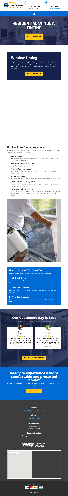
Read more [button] (20, 346)
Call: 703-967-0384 (34, 36)
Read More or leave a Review (34, 358)
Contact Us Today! (34, 391)
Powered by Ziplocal (34, 492)
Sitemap (39, 485)
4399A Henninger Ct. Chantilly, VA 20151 (34, 411)
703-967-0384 (54, 8)
